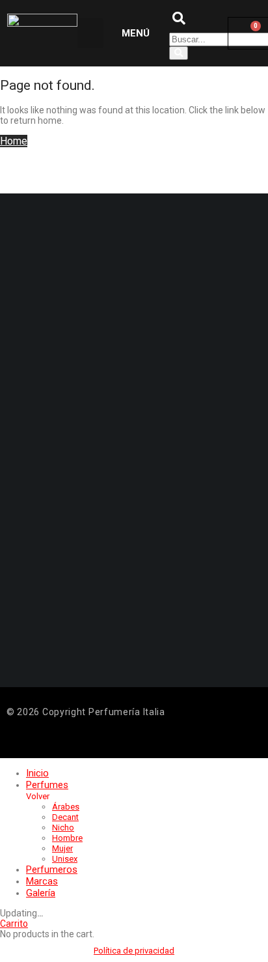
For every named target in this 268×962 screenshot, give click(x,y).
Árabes (65, 807)
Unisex (64, 859)
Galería (40, 893)
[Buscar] (178, 53)
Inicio (37, 773)
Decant (65, 817)
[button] (90, 33)
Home (13, 141)
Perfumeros (51, 869)
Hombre (67, 838)
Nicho (63, 827)
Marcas (42, 881)
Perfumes (47, 785)
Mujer (62, 848)
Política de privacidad (134, 950)
